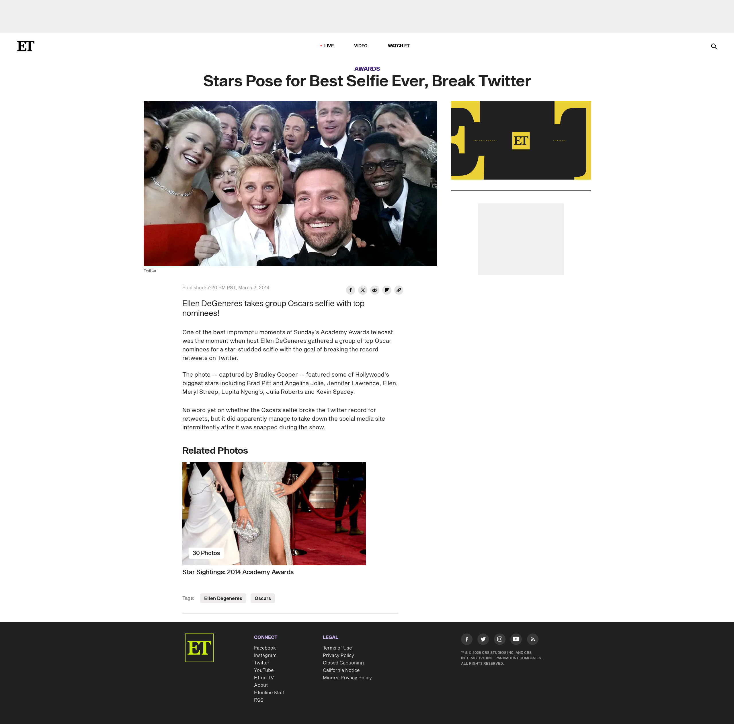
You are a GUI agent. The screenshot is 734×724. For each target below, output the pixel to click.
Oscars (263, 598)
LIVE (329, 46)
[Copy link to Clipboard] (399, 291)
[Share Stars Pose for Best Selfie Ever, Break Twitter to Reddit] (375, 291)
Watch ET (399, 46)
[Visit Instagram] (499, 640)
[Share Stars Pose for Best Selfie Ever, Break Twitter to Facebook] (350, 291)
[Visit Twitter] (483, 640)
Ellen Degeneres (223, 598)
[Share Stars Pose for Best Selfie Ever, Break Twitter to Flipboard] (387, 291)
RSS (258, 700)
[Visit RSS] (532, 640)
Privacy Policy (338, 655)
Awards (367, 69)
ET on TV (264, 677)
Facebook (265, 648)
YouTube (264, 670)
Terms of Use (337, 648)
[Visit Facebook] (467, 640)
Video (361, 46)
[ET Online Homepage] (25, 46)
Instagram (265, 655)
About (261, 685)
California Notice (341, 670)
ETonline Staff (269, 692)
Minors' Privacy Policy (347, 677)
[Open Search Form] (714, 46)
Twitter (262, 663)
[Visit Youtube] (516, 639)
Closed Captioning (343, 663)
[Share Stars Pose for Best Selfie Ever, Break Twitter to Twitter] (363, 291)
